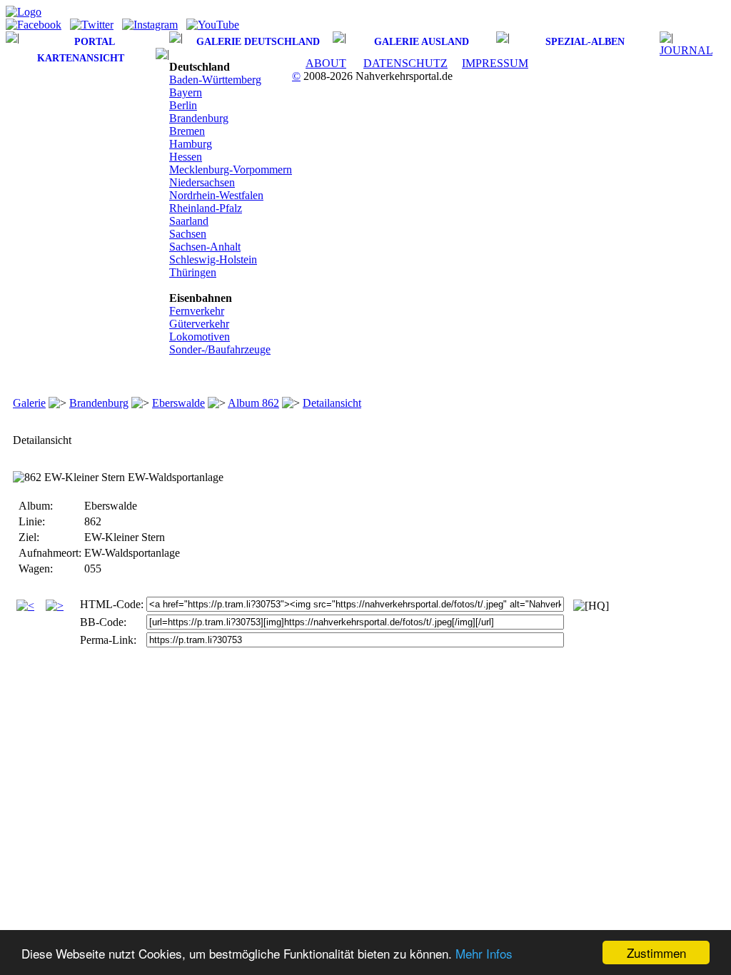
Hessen (185, 157)
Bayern (185, 92)
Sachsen (187, 234)
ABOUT (326, 63)
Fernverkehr (196, 311)
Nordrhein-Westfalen (216, 195)
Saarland (188, 221)
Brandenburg (198, 118)
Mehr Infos (484, 953)
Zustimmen (656, 952)
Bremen (187, 131)
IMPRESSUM (495, 63)
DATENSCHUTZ (405, 63)
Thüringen (192, 272)
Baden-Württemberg (215, 80)
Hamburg (190, 144)
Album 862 (253, 403)
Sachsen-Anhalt (205, 247)
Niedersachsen (202, 182)
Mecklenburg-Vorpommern (230, 169)
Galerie (29, 403)
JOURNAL (686, 50)
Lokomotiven (199, 336)
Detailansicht (332, 403)
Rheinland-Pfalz (205, 208)
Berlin (183, 105)
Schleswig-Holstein (213, 259)
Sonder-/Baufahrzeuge (220, 349)
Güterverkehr (199, 324)
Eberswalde (178, 403)
